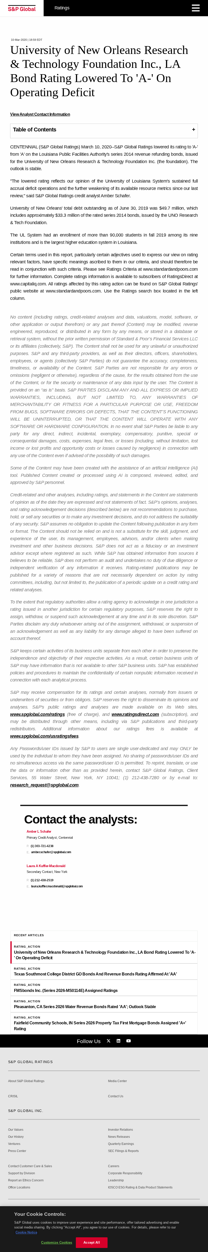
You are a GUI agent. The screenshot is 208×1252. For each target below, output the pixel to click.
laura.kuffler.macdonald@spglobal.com (57, 886)
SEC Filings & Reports (123, 1151)
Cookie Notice (26, 1232)
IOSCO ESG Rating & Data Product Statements (140, 1187)
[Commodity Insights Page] (109, 1041)
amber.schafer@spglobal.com (51, 852)
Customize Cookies (56, 1242)
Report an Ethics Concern (26, 1180)
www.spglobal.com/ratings (37, 714)
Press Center (17, 1151)
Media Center (117, 1081)
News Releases (119, 1137)
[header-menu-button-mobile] (196, 8)
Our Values (15, 1129)
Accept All (91, 1242)
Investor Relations (120, 1129)
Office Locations (19, 1187)
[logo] (22, 8)
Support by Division (21, 1173)
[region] (104, 1229)
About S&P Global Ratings (26, 1081)
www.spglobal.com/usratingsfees (44, 736)
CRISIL (13, 1096)
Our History (16, 1137)
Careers (113, 1166)
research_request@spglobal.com (44, 785)
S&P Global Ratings (30, 1062)
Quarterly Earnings (121, 1144)
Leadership (116, 1180)
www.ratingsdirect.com (135, 714)
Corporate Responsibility (125, 1173)
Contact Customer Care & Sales (30, 1166)
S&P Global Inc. (25, 1111)
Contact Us (115, 1096)
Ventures (14, 1144)
